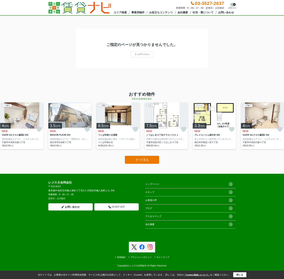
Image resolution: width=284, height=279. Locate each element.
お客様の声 (151, 200)
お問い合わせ (226, 12)
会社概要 (183, 12)
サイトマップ (162, 257)
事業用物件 (138, 12)
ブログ (148, 208)
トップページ (152, 184)
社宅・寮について (203, 12)
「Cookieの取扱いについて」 (197, 275)
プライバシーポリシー (141, 257)
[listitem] (70, 125)
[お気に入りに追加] (39, 129)
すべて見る (142, 159)
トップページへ (142, 54)
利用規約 (121, 257)
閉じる (239, 274)
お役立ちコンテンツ (161, 12)
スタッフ (149, 192)
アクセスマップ (153, 216)
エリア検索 (120, 12)
